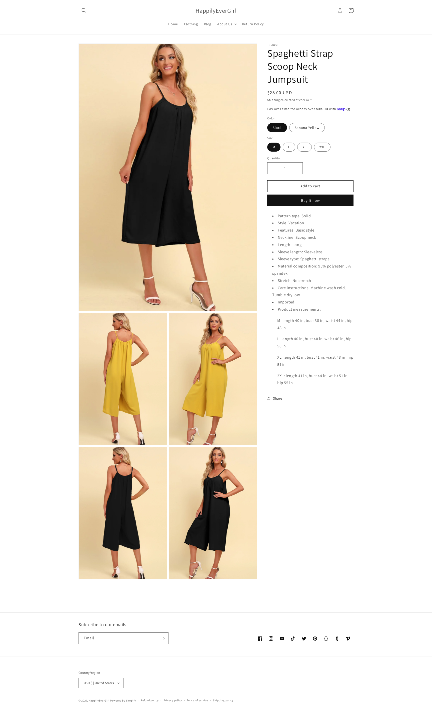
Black (277, 127)
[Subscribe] (162, 638)
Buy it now (310, 200)
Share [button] (277, 398)
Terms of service (197, 700)
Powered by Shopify (123, 700)
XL (304, 147)
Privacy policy (173, 700)
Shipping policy (223, 700)
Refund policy (149, 700)
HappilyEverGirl (99, 700)
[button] (84, 10)
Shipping (273, 100)
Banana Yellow (307, 127)
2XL (322, 147)
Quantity (273, 158)
